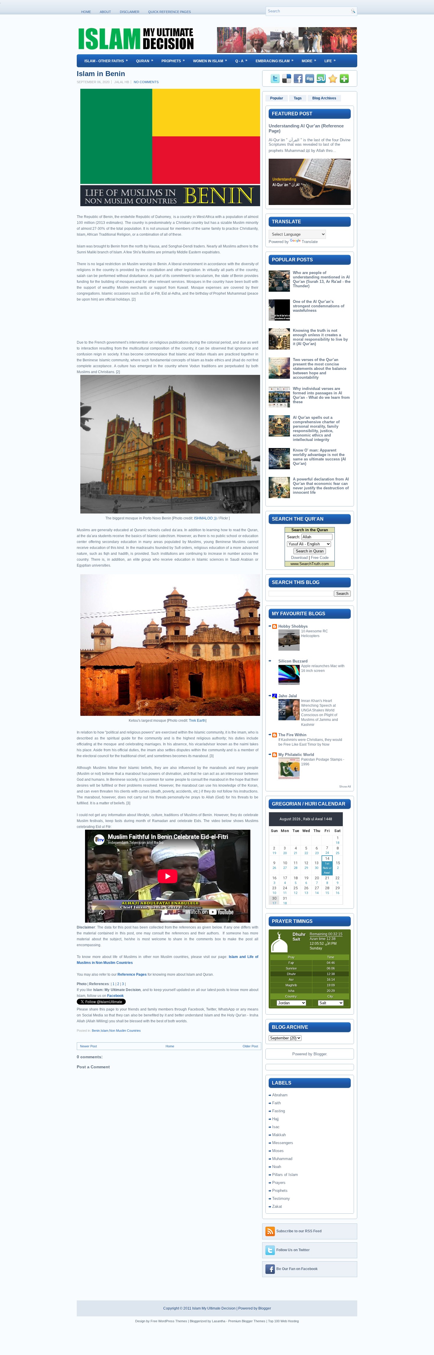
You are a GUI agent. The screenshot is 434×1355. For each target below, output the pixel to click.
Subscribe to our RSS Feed (299, 1231)
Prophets (173, 60)
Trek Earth (197, 720)
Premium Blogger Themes (246, 1321)
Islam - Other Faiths (106, 60)
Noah (276, 1166)
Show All (345, 786)
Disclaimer (129, 12)
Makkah (279, 1135)
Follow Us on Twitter (293, 1250)
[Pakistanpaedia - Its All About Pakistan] (287, 52)
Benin (96, 1030)
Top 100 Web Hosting (283, 1321)
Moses (278, 1151)
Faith (276, 1103)
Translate (310, 241)
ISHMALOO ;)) (205, 518)
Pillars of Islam (285, 1174)
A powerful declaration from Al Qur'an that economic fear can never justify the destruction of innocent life (321, 486)
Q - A (241, 60)
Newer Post (88, 1046)
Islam (104, 1030)
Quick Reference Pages (169, 12)
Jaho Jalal (287, 696)
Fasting (278, 1111)
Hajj (275, 1119)
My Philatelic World (296, 754)
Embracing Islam (274, 60)
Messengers (282, 1143)
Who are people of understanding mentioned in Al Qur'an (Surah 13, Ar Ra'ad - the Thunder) (321, 279)
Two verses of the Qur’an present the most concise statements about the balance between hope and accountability (319, 368)
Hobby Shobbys (293, 626)
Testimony (281, 1198)
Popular (276, 98)
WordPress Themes (172, 1321)
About (105, 12)
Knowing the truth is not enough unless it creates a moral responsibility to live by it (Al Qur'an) (320, 337)
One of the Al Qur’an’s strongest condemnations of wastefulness (318, 306)
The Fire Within (292, 735)
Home (86, 12)
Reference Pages (132, 974)
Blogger (320, 1054)
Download (299, 557)
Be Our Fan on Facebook (297, 1269)
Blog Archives (324, 98)
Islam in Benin (101, 73)
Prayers (278, 1182)
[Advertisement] (146, 323)
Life (330, 60)
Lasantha (218, 1321)
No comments (146, 82)
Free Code (320, 557)
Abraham (280, 1095)
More (309, 60)
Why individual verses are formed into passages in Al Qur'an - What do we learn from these (321, 395)
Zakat (277, 1206)
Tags (298, 98)
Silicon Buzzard (293, 661)
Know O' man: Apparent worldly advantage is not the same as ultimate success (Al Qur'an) (319, 457)
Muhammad (282, 1158)
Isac (276, 1127)
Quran (144, 60)
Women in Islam (210, 60)
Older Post (250, 1046)
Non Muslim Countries (125, 1030)
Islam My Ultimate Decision (214, 1308)
